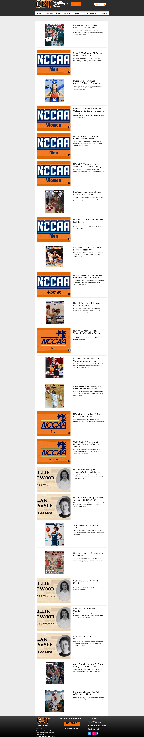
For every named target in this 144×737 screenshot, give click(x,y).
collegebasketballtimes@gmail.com (45, 736)
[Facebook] (96, 733)
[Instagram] (93, 733)
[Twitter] (89, 733)
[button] (53, 13)
